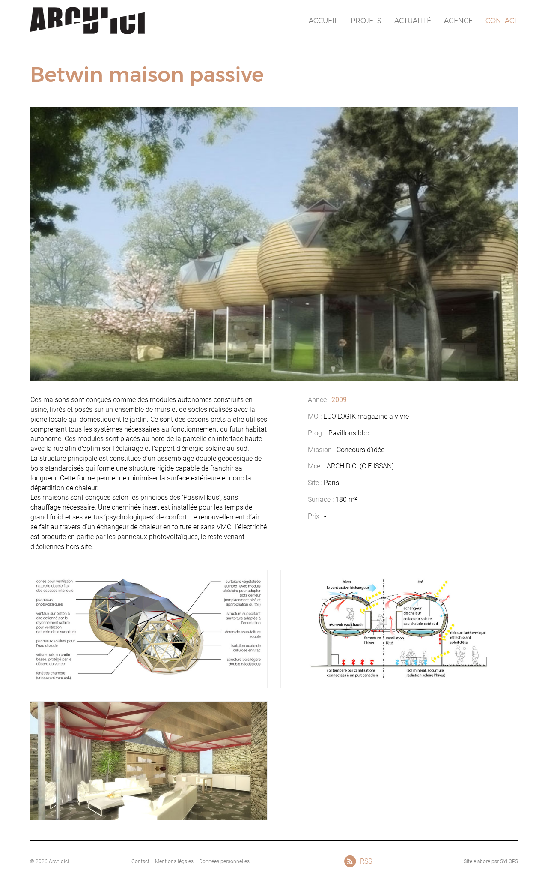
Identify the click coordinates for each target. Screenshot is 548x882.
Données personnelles (224, 861)
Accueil (323, 21)
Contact (501, 21)
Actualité (412, 21)
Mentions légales (174, 861)
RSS (366, 861)
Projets (366, 21)
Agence (458, 21)
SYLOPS (509, 861)
